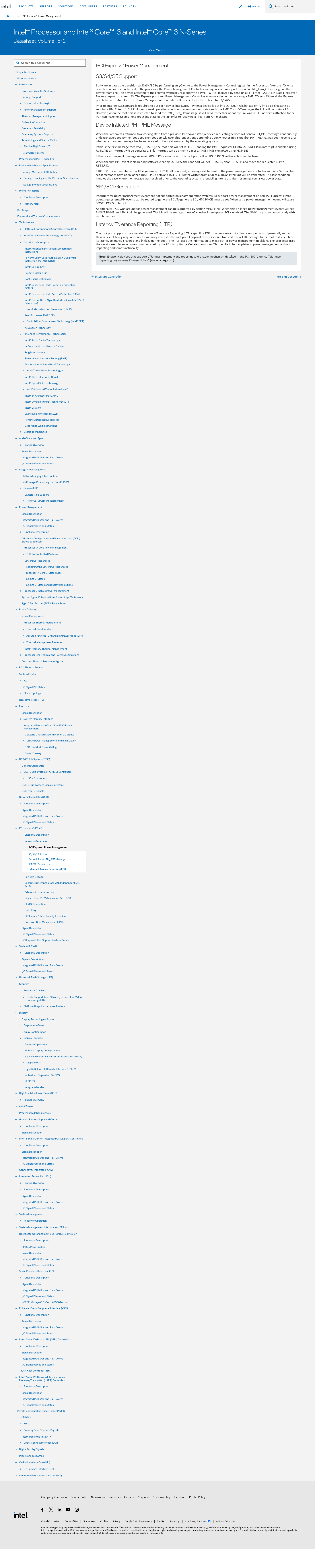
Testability (25, 1417)
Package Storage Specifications (39, 184)
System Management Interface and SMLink (43, 1227)
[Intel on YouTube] (68, 1510)
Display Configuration (34, 1032)
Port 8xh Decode (34, 876)
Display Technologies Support (39, 1019)
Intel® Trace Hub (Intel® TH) (37, 1436)
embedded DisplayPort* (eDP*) (42, 1075)
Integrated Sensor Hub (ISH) (35, 1176)
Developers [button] (88, 6)
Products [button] (26, 6)
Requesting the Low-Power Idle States (46, 566)
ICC (26, 680)
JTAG (27, 1423)
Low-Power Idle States (37, 560)
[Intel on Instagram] (77, 1510)
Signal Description (32, 451)
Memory (24, 706)
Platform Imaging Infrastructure (40, 476)
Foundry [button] (129, 6)
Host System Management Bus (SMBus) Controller (48, 1233)
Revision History (26, 78)
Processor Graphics (35, 990)
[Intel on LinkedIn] (60, 1510)
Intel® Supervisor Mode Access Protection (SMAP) (53, 294)
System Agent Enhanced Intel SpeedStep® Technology (52, 597)
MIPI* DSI (30, 1081)
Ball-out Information (33, 122)
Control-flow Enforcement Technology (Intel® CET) (55, 321)
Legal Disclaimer (26, 72)
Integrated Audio (34, 1087)
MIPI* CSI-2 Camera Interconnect (45, 500)
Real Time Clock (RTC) (31, 699)
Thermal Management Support (39, 116)
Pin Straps (23, 210)
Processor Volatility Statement (39, 91)
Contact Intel (79, 1497)
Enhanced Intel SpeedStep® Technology (47, 364)
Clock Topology (32, 693)
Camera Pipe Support (37, 494)
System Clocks (27, 674)
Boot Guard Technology (38, 279)
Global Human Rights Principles (265, 1530)
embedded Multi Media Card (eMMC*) (40, 1475)
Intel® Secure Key (34, 267)
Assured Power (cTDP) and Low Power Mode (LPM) (54, 635)
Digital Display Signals (31, 1449)
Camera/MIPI (31, 488)
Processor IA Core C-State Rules (43, 572)
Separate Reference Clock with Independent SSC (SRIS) (52, 884)
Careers (129, 1497)
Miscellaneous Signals (31, 1455)
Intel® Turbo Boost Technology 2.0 (45, 370)
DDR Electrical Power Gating (41, 747)
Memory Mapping (29, 190)
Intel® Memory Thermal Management (46, 648)
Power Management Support (40, 109)
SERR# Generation (35, 904)
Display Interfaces (34, 1025)
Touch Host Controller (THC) (35, 1370)
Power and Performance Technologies (45, 333)
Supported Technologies (37, 103)
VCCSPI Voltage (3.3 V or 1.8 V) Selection (45, 1302)
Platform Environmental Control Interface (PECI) (51, 229)
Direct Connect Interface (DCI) (41, 1442)
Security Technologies (36, 242)
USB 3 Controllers (36, 778)
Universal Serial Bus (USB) (34, 797)
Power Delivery (27, 609)
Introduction (26, 84)
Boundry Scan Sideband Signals (41, 1430)
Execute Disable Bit (36, 273)
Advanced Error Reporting (39, 892)
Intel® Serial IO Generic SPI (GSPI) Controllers (45, 1339)
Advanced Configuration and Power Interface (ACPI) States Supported (51, 540)
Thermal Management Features (44, 642)
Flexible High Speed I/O (37, 146)
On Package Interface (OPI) (34, 1462)
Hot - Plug (30, 910)
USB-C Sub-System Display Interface (43, 785)
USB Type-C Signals (33, 791)
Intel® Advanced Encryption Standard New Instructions (48, 250)
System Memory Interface (38, 719)
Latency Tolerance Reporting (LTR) (47, 869)
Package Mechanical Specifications (39, 165)
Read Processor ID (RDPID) (40, 315)
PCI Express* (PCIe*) (30, 828)
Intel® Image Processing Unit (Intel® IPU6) (45, 482)
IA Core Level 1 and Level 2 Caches (44, 346)
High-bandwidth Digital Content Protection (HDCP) (53, 1056)
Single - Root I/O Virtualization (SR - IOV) (48, 898)
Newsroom (98, 1497)
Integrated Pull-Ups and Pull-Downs (42, 457)
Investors (114, 1497)
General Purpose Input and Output (39, 1119)
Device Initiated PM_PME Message (46, 859)
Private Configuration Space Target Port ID (41, 1411)
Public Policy (197, 1497)
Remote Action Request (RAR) (42, 419)
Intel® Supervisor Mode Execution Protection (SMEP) (50, 286)
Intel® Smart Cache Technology (42, 340)
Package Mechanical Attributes (39, 172)
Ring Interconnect (35, 352)
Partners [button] (110, 6)
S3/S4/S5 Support (38, 854)
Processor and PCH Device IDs (36, 159)
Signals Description (33, 959)
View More (156, 50)
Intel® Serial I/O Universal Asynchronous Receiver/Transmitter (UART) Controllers (42, 1379)
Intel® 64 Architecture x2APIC (41, 395)
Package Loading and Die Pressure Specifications (51, 178)
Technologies (26, 222)
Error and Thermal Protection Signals (42, 661)
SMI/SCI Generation (39, 864)
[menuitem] (8, 16)
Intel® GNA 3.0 (33, 407)
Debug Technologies (35, 431)
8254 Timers (26, 1106)
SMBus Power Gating (33, 1247)
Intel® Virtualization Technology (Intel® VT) (48, 235)
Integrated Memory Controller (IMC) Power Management (48, 727)
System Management (31, 1214)
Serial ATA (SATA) (28, 946)
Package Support (31, 97)
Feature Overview (34, 445)
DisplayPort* (33, 1062)
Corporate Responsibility (154, 1497)
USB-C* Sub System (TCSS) (34, 759)
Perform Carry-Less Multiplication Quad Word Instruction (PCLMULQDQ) (50, 259)
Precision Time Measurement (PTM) (45, 922)
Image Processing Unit (32, 469)
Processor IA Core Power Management (45, 547)
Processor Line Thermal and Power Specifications (51, 654)
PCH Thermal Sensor (31, 667)
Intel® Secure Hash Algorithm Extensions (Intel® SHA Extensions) (54, 302)
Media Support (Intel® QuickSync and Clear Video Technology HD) (54, 999)
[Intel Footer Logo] (20, 1515)
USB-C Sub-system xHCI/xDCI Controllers (47, 771)
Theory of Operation (35, 1220)
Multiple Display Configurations (42, 1050)
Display (23, 1012)
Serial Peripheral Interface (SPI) (37, 1271)
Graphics (24, 984)
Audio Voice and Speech (32, 438)
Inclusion (179, 1497)
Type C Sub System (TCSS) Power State (44, 603)
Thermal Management (31, 616)
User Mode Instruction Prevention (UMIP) (48, 309)
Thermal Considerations (40, 629)
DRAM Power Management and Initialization (51, 740)
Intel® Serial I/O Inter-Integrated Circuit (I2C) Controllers (51, 1138)
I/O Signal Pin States (33, 687)
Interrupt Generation (36, 841)
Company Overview (54, 1497)
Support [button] (45, 6)
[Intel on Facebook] (42, 1510)
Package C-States (35, 578)
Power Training (33, 753)
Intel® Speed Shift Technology (42, 383)
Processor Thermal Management (42, 622)
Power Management (30, 507)
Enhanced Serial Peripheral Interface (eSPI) (43, 1308)
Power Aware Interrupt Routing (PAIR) (46, 358)
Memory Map (31, 203)
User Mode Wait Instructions (41, 425)
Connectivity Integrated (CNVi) (36, 1169)
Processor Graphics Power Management (46, 590)
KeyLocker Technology (37, 327)
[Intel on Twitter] (51, 1510)
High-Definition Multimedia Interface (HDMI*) (50, 1069)
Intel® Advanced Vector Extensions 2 (47, 389)
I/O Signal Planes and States (38, 463)
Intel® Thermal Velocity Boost (41, 377)
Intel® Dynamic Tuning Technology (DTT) (47, 401)
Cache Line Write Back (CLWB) (42, 413)
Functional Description (36, 197)
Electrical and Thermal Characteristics (38, 216)
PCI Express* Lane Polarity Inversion (45, 916)
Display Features (33, 1038)
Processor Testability (34, 128)
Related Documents (33, 152)
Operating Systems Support (37, 134)
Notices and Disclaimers (106, 1530)
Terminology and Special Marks (39, 140)
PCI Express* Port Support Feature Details (45, 940)
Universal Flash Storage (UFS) (36, 977)
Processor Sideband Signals (35, 1113)
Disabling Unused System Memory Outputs (49, 734)
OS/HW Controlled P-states (42, 554)
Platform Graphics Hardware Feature (44, 1006)
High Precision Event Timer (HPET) (38, 1093)
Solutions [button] (66, 6)
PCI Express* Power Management (48, 847)
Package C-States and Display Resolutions (49, 584)
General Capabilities (33, 765)
